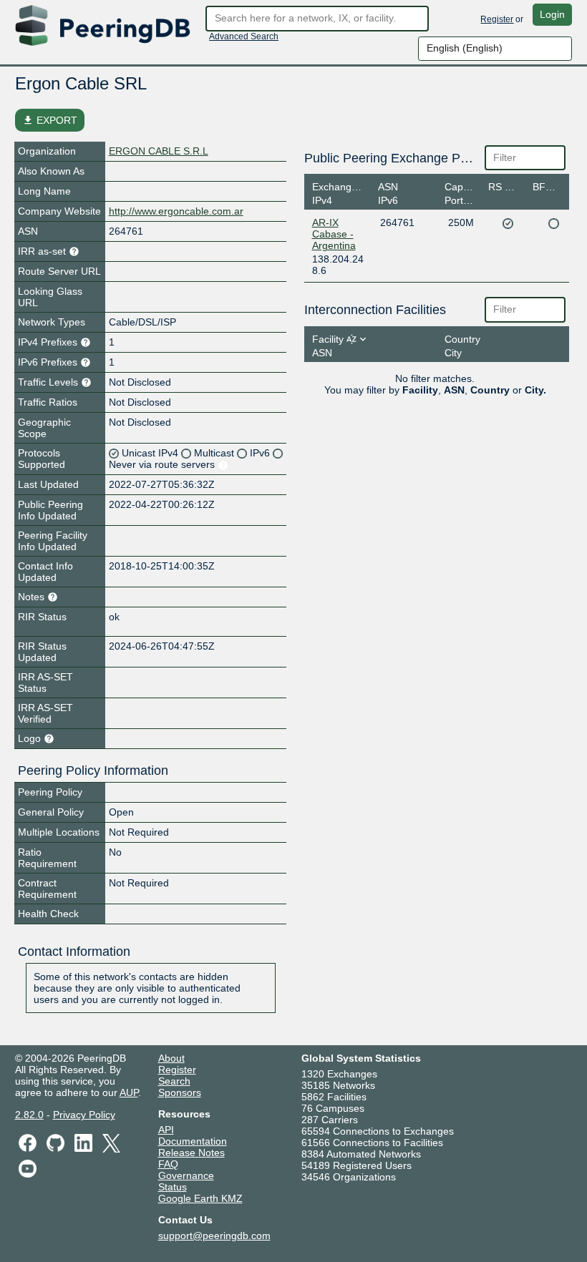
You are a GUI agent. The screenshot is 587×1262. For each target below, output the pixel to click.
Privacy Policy (84, 1114)
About (171, 1058)
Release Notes (191, 1152)
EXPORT (49, 120)
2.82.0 (29, 1114)
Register (496, 19)
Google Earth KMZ (200, 1198)
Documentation (192, 1141)
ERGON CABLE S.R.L (158, 151)
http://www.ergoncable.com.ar (176, 211)
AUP (129, 1092)
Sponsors (179, 1092)
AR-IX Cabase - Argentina (334, 234)
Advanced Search (243, 36)
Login (552, 14)
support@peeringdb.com (214, 1235)
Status (172, 1187)
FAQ (168, 1164)
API (166, 1129)
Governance (186, 1175)
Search (174, 1081)
